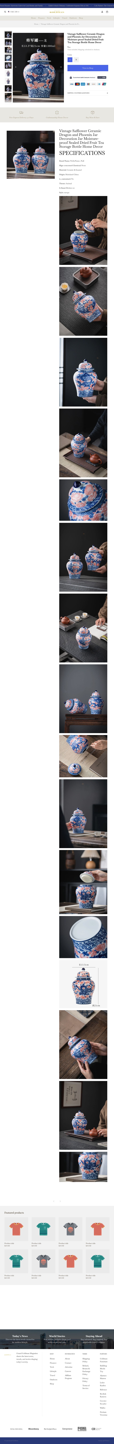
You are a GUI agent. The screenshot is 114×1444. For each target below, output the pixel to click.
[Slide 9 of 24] (8, 97)
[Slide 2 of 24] (8, 42)
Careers (68, 1371)
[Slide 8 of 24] (8, 88)
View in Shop (87, 68)
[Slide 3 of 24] (8, 50)
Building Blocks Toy (103, 1369)
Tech (52, 1367)
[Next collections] (60, 1201)
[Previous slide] (15, 67)
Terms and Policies (104, 1441)
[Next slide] (61, 67)
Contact (68, 1363)
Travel (52, 1375)
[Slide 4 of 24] (8, 57)
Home (36, 24)
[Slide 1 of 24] (8, 34)
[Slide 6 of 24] (8, 73)
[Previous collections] (53, 1201)
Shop (52, 1384)
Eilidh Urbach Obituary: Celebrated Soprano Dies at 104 (46, 6)
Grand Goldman (13, 1441)
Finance (53, 1363)
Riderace (103, 1389)
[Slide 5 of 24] (8, 65)
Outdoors (53, 1379)
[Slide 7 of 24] (8, 80)
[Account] (102, 11)
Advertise (68, 1367)
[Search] (5, 11)
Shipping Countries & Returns (78, 93)
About (67, 1359)
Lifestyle (53, 1371)
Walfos (102, 1408)
